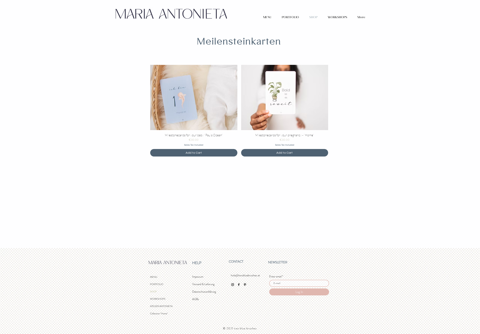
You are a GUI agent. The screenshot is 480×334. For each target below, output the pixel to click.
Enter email (275, 276)
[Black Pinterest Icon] (245, 284)
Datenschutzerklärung (204, 292)
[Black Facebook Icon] (239, 284)
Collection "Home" (159, 313)
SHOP (153, 291)
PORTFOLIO (156, 284)
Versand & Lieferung (203, 284)
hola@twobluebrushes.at (245, 275)
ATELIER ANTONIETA (161, 306)
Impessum (197, 277)
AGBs (195, 299)
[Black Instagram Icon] (232, 284)
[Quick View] (193, 97)
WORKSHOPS (157, 299)
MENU (153, 277)
